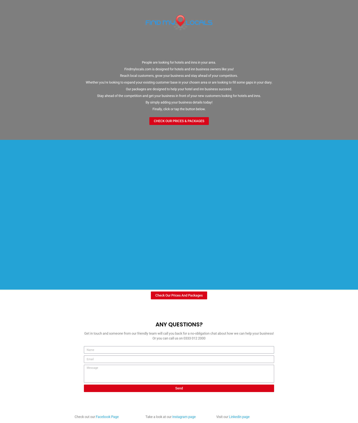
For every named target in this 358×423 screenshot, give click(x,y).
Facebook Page (107, 417)
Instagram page (184, 417)
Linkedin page (239, 417)
